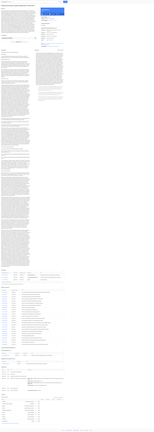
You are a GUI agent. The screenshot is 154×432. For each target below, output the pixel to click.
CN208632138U (4, 318)
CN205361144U (4, 331)
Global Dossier (53, 46)
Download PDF (45, 14)
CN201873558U (4, 296)
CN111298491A (5, 279)
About (63, 430)
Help (91, 430)
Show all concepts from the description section (10, 423)
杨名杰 (48, 18)
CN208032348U (4, 316)
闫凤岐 (53, 18)
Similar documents (55, 43)
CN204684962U (4, 344)
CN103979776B (4, 329)
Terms (81, 430)
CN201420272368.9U (5, 355)
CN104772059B (4, 311)
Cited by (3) (45, 43)
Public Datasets (76, 430)
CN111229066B (4, 324)
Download (56, 397)
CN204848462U (4, 342)
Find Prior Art (52, 14)
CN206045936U (4, 303)
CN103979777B (4, 309)
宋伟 (45, 18)
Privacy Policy (86, 430)
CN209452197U (4, 322)
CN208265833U (4, 292)
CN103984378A (4, 320)
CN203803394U (4, 307)
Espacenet (48, 46)
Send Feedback (69, 430)
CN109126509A (5, 277)
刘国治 (50, 18)
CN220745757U (4, 340)
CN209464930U (4, 337)
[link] (4, 401)
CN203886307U (4, 298)
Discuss (57, 46)
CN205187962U (4, 294)
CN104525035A (4, 333)
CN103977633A (4, 305)
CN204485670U (4, 335)
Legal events (49, 43)
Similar (58, 14)
